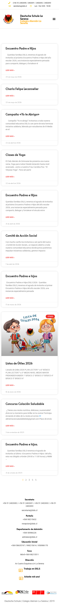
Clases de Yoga (15, 155)
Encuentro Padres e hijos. (22, 444)
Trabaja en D (30, 568)
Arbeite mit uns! (32, 576)
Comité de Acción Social (21, 235)
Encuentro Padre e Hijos (21, 48)
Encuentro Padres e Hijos (21, 195)
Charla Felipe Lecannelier (22, 89)
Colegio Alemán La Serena (30, 22)
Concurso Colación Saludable (25, 404)
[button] (54, 19)
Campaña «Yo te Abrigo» (23, 114)
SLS (38, 568)
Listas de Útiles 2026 (19, 363)
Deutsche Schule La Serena (31, 17)
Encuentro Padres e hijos (21, 276)
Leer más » (10, 70)
